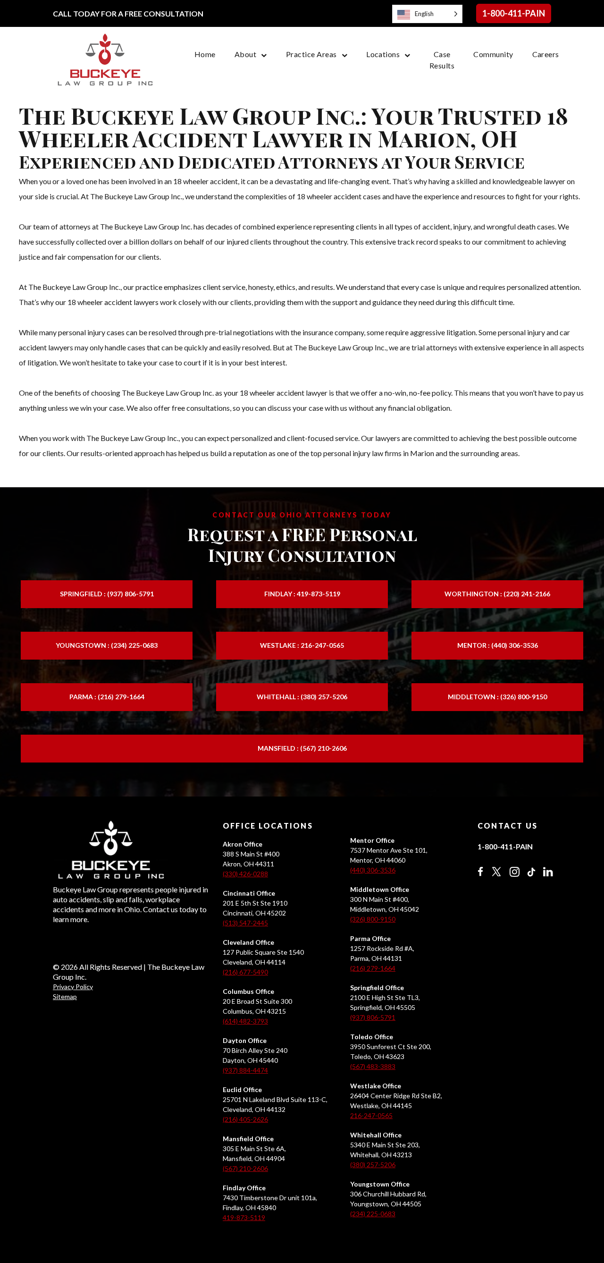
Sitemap (65, 996)
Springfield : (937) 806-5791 (107, 594)
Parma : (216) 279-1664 (106, 697)
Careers (545, 54)
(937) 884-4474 (245, 1070)
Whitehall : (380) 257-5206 (302, 697)
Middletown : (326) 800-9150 (497, 697)
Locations (383, 54)
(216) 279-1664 (372, 968)
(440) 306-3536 (372, 870)
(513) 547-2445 (245, 923)
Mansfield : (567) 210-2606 (302, 748)
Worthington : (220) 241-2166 (497, 594)
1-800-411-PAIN (513, 13)
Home (205, 54)
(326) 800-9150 (372, 919)
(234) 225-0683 (372, 1214)
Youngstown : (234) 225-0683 (107, 645)
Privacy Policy (73, 987)
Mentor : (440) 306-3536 (497, 645)
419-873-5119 (244, 1217)
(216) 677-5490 (245, 972)
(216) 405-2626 (245, 1119)
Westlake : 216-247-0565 (302, 645)
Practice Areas (311, 54)
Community (493, 54)
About (245, 54)
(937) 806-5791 (372, 1017)
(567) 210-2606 (245, 1168)
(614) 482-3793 (245, 1021)
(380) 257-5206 (372, 1165)
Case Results (441, 60)
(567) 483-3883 (372, 1066)
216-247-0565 (371, 1115)
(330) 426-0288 (245, 874)
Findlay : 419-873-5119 (302, 594)
